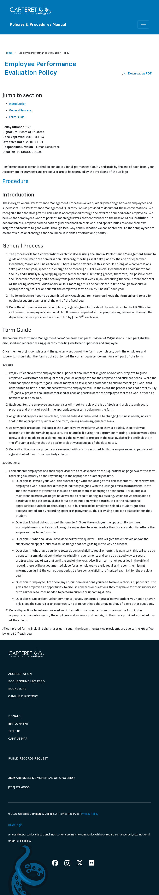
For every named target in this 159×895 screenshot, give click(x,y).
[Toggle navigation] (143, 24)
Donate (14, 716)
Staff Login (15, 825)
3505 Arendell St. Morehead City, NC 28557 (41, 778)
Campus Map (17, 739)
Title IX (14, 731)
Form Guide (16, 117)
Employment (18, 724)
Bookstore (17, 689)
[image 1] (79, 653)
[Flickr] (91, 863)
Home (8, 53)
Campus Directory (23, 696)
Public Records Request (28, 759)
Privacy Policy (89, 814)
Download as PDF (140, 74)
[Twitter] (80, 863)
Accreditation (20, 674)
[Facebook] (55, 863)
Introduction (17, 104)
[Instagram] (67, 863)
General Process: (20, 110)
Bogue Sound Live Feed (26, 681)
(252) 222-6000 (19, 787)
